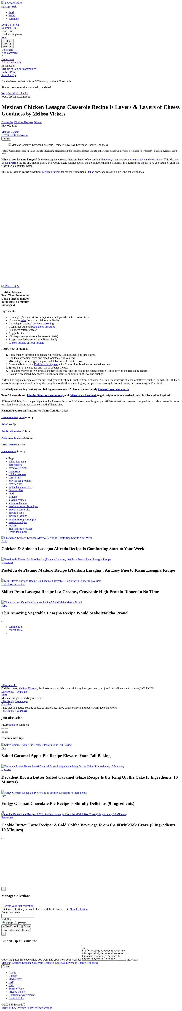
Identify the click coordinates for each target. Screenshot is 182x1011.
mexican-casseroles (19, 509)
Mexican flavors (51, 171)
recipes (12, 525)
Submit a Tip (8, 27)
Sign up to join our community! (19, 68)
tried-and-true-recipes (20, 528)
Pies (3, 748)
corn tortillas (19, 342)
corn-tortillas (16, 477)
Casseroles (7, 122)
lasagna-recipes (17, 499)
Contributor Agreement (21, 994)
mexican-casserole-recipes (23, 506)
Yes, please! (8, 93)
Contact (13, 975)
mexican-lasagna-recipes (22, 519)
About (12, 972)
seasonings (156, 159)
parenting (14, 18)
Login (4, 24)
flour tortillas (37, 342)
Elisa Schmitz (9, 685)
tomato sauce (137, 159)
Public (9, 922)
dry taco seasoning (43, 323)
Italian (90, 171)
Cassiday (6, 704)
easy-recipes (15, 483)
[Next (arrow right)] (6, 732)
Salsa (4, 424)
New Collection (79, 909)
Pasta (4, 541)
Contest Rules (16, 998)
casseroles (14, 471)
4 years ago (21, 691)
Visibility (6, 919)
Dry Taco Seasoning (11, 431)
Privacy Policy (17, 991)
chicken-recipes (17, 474)
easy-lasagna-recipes (20, 480)
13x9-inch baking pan (46, 364)
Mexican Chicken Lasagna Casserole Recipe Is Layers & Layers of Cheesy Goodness (49, 962)
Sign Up (15, 24)
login (14, 6)
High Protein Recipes (13, 584)
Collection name (10, 912)
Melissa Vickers (27, 688)
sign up (5, 6)
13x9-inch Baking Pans (13, 417)
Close (27, 926)
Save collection (11, 930)
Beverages (7, 817)
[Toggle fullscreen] (6, 728)
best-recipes (15, 464)
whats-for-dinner (18, 531)
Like (4, 691)
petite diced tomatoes (43, 326)
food (11, 12)
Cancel (25, 930)
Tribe (4, 694)
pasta (108, 159)
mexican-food (16, 512)
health (12, 15)
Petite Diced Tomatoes (12, 438)
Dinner (38, 122)
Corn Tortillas (8, 444)
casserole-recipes (18, 467)
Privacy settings (43, 1007)
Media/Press (15, 978)
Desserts (6, 769)
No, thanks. (21, 93)
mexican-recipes (18, 522)
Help (11, 985)
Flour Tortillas (8, 451)
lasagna (13, 496)
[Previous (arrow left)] (2, 732)
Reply (10, 691)
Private (21, 922)
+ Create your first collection (17, 905)
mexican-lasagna (18, 515)
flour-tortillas (16, 490)
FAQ (11, 982)
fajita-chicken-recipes (20, 487)
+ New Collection (11, 926)
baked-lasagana (17, 461)
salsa (23, 320)
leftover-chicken (18, 503)
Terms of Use (16, 988)
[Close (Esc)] (2, 728)
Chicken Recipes (23, 122)
